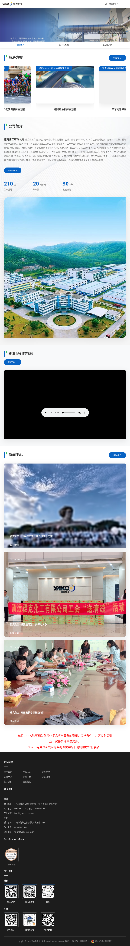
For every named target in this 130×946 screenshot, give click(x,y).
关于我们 (8, 772)
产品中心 (27, 772)
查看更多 (115, 58)
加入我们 (8, 781)
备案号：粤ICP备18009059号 (77, 941)
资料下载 (27, 776)
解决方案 (46, 772)
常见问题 (46, 776)
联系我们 (27, 781)
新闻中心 (8, 776)
